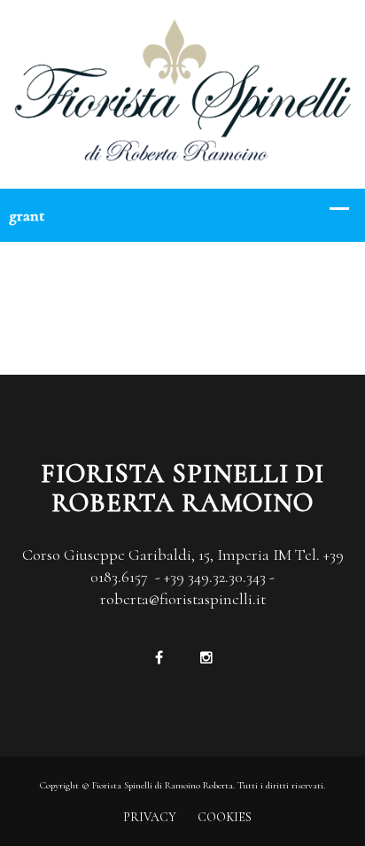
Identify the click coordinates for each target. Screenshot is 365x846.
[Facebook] (159, 657)
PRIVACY (149, 817)
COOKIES (225, 817)
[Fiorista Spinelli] (182, 92)
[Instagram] (206, 657)
